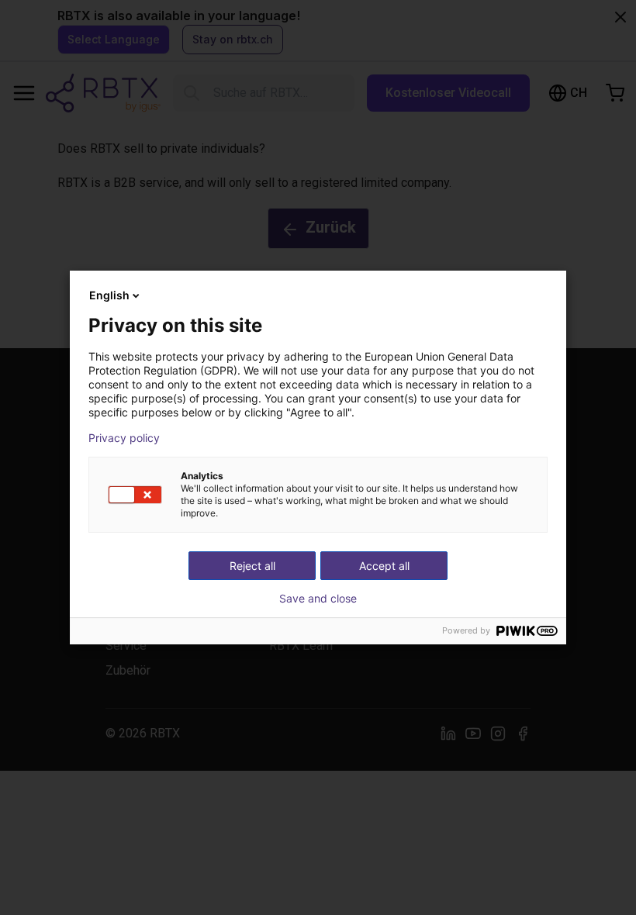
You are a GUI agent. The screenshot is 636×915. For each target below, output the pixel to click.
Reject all (252, 565)
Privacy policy (124, 438)
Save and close (318, 598)
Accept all (384, 565)
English (109, 295)
